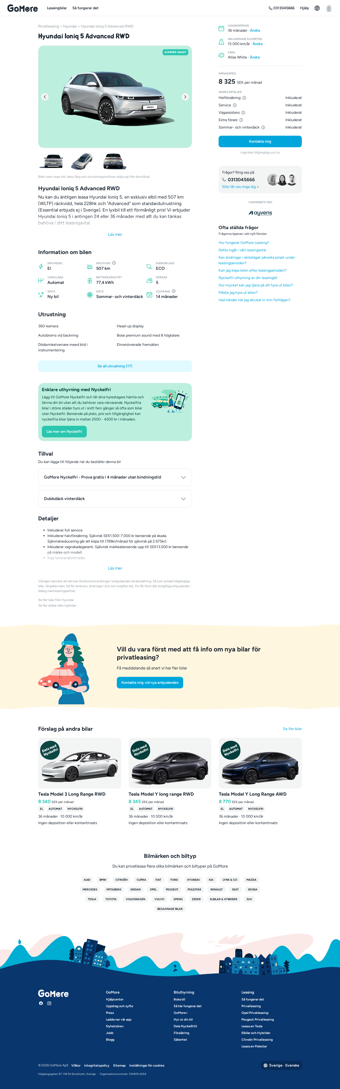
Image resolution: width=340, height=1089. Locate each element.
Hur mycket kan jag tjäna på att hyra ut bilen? (256, 285)
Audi (87, 879)
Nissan (135, 889)
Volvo (159, 899)
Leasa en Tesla (251, 1026)
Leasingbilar (57, 8)
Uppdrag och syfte (119, 1006)
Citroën (121, 879)
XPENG (178, 899)
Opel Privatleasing (254, 1013)
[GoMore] (22, 8)
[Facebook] (41, 1003)
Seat (235, 889)
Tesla (92, 899)
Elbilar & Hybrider (223, 899)
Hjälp (304, 8)
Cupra (141, 879)
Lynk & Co (230, 879)
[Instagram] (49, 1003)
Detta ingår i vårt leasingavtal (242, 250)
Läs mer (115, 234)
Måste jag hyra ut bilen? (238, 292)
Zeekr (196, 899)
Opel (153, 889)
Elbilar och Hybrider (255, 1033)
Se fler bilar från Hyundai (56, 600)
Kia (211, 879)
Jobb (109, 1033)
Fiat (158, 879)
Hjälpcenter (115, 999)
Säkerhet (180, 1040)
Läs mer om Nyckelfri (64, 431)
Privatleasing (48, 26)
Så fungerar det (85, 8)
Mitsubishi (113, 889)
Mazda (251, 879)
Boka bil (179, 999)
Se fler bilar (292, 729)
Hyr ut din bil (183, 1020)
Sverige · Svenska (284, 1065)
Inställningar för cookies (146, 1066)
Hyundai (70, 26)
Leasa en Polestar (254, 1046)
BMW (102, 879)
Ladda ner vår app (118, 1020)
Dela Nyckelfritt (185, 1026)
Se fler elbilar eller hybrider (57, 605)
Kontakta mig (260, 141)
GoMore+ (181, 1013)
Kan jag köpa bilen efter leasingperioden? (252, 270)
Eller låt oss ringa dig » (240, 186)
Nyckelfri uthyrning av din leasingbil (248, 278)
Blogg (110, 1040)
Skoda (252, 889)
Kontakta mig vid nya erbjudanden (150, 682)
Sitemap (119, 1066)
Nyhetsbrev (115, 1026)
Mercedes (90, 889)
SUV (249, 899)
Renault (216, 889)
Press (110, 1013)
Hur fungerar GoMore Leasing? (244, 242)
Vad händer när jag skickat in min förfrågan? (254, 300)
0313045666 (241, 179)
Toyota (111, 899)
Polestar (194, 889)
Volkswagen (135, 899)
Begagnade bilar (170, 909)
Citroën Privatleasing (257, 1040)
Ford (174, 879)
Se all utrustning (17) (115, 366)
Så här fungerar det (188, 1006)
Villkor (75, 1066)
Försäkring (181, 1033)
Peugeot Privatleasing (257, 1020)
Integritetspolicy (96, 1066)
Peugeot (172, 889)
